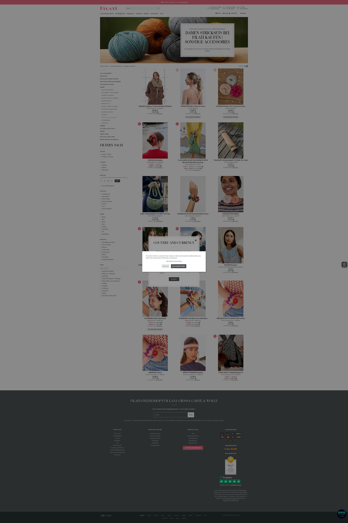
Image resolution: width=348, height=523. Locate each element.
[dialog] (174, 261)
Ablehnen (165, 266)
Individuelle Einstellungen (174, 261)
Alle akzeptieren (178, 266)
